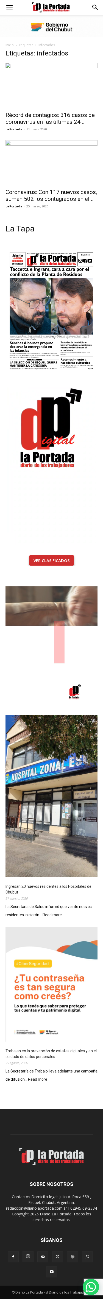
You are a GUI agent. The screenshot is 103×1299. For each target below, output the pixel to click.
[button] (9, 7)
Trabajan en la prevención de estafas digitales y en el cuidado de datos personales (51, 1054)
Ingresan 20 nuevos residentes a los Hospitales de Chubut (48, 889)
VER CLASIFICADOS (51, 560)
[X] (57, 1256)
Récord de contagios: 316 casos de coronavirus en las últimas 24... (50, 118)
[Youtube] (51, 1271)
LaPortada (14, 129)
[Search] (95, 7)
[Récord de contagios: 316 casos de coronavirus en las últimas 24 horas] (51, 85)
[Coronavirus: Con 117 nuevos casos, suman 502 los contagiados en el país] (51, 162)
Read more (52, 915)
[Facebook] (13, 1256)
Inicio (9, 45)
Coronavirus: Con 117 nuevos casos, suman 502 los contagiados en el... (51, 195)
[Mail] (42, 1256)
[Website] (72, 1256)
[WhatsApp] (87, 1256)
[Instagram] (28, 1256)
